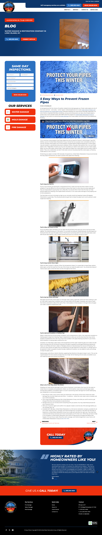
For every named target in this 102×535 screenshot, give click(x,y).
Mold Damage (20, 119)
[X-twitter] (9, 530)
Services (75, 9)
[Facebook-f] (6, 530)
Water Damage (20, 112)
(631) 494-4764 (65, 418)
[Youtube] (12, 530)
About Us (66, 9)
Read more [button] (54, 474)
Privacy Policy (27, 530)
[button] (50, 472)
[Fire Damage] (8, 127)
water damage (65, 116)
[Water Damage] (8, 112)
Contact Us (84, 9)
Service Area (94, 9)
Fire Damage (19, 127)
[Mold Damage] (8, 120)
